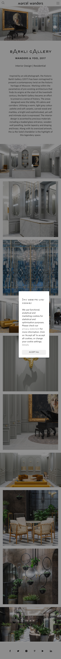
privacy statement (31, 329)
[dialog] (30, 329)
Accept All (34, 352)
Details (25, 345)
